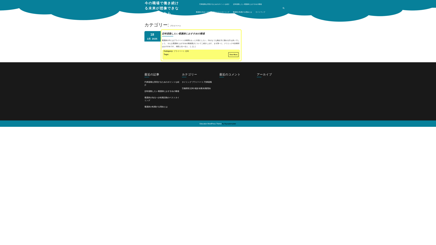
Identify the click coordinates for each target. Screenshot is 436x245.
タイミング (187, 82)
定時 (192, 88)
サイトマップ (260, 12)
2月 (149, 39)
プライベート (198, 82)
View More (232, 53)
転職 (201, 88)
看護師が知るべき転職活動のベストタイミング (212, 12)
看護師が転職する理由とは (242, 12)
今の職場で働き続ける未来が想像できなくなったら (162, 8)
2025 (154, 39)
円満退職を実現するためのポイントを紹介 (214, 4)
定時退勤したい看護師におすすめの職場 (247, 4)
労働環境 (186, 88)
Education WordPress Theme (211, 124)
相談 (196, 88)
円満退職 (208, 82)
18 (152, 34)
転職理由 (207, 88)
